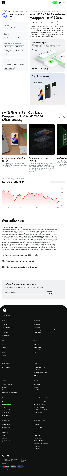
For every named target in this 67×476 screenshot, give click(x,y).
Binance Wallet (37, 438)
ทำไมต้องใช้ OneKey (39, 370)
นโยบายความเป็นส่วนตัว (8, 410)
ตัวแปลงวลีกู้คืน (37, 350)
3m (59, 182)
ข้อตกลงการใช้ (5, 412)
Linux (3, 358)
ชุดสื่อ (3, 407)
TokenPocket (37, 435)
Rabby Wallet (37, 430)
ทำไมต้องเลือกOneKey (39, 367)
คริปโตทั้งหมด (6, 11)
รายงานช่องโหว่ (38, 412)
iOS (3, 350)
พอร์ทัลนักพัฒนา (6, 367)
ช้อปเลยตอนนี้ (38, 82)
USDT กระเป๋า (5, 435)
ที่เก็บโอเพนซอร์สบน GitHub (41, 402)
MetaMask (36, 424)
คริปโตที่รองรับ (37, 347)
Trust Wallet (37, 448)
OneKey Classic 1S (6, 327)
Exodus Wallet (37, 446)
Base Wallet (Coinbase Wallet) (41, 443)
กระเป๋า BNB (5, 438)
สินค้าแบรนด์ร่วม (6, 390)
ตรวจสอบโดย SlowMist (39, 404)
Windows (4, 347)
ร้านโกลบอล (37, 324)
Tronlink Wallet (37, 432)
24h (49, 182)
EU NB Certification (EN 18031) (41, 410)
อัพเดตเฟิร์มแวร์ (37, 390)
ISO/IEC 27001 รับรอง (39, 407)
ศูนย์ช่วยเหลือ (37, 384)
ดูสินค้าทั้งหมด (5, 335)
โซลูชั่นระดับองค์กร (7, 384)
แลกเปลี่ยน (36, 344)
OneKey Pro (5, 324)
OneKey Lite (5, 332)
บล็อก (35, 375)
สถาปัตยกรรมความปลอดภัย (40, 372)
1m (56, 182)
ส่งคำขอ (36, 387)
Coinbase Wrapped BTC (20, 11)
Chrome (4, 355)
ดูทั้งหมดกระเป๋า (6, 440)
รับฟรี (35, 50)
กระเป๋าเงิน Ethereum (7, 427)
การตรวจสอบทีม (6, 415)
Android (4, 352)
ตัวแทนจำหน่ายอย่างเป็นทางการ (10, 392)
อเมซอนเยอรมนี (38, 332)
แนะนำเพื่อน (5, 387)
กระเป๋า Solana (5, 430)
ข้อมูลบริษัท (5, 402)
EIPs (35, 352)
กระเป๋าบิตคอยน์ (6, 424)
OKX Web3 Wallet (38, 440)
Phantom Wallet (38, 427)
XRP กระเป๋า (5, 432)
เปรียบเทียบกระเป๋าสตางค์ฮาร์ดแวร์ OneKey (44, 23)
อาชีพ (3, 404)
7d (52, 182)
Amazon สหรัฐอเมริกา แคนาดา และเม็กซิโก (44, 330)
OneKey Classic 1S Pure (8, 330)
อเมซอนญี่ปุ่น (37, 327)
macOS (4, 344)
